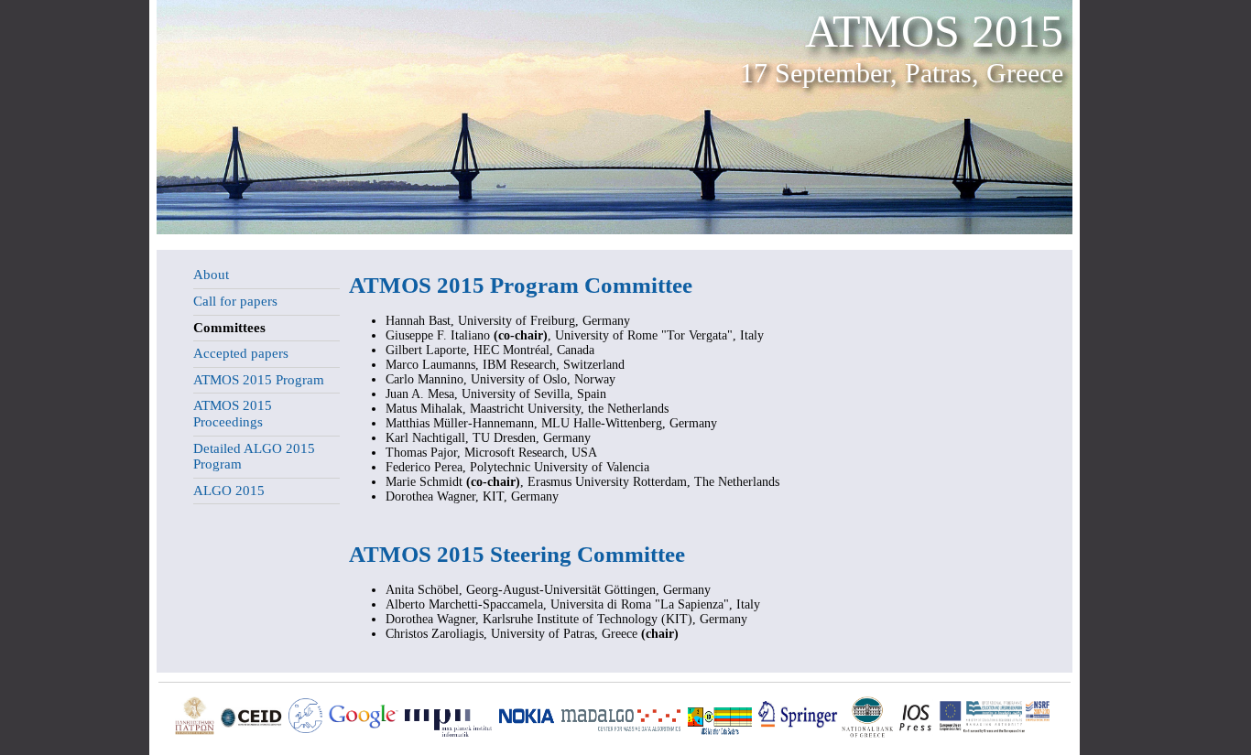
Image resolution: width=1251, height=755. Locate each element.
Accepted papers (240, 353)
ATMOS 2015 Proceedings (232, 413)
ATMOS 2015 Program (258, 379)
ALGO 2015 (229, 490)
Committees (229, 327)
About (211, 274)
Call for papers (235, 301)
